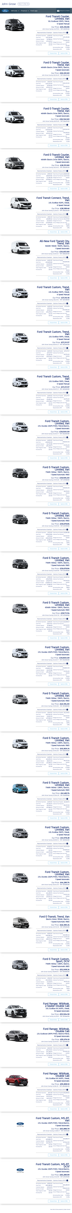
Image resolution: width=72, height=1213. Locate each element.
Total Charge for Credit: (41, 43)
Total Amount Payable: (58, 35)
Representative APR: (57, 49)
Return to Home (65, 10)
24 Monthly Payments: (41, 846)
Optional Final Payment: (58, 39)
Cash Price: (38, 37)
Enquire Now (53, 53)
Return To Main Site (24, 4)
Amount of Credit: (40, 41)
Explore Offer (64, 53)
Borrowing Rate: (58, 47)
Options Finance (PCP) (59, 32)
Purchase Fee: (39, 44)
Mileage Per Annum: (57, 42)
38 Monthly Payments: (41, 1092)
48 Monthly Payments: (41, 35)
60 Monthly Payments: (41, 217)
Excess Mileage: (60, 44)
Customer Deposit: (40, 39)
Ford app (33, 11)
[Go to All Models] (6, 11)
